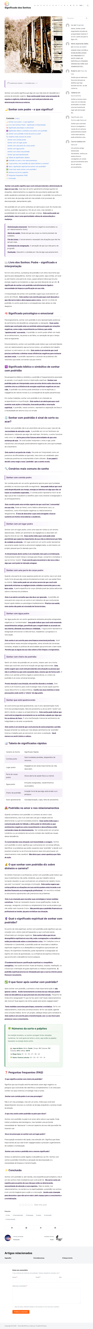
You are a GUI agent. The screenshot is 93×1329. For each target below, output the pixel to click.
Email (38, 1277)
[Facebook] (12, 1228)
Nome (14, 1277)
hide (17, 118)
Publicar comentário (21, 1312)
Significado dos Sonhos (18, 7)
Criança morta (67, 1258)
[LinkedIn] (55, 1228)
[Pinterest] (41, 1228)
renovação (47, 1215)
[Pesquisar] (87, 5)
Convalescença (38, 1258)
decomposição (18, 1215)
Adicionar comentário (19, 1286)
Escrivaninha (76, 96)
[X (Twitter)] (26, 1228)
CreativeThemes (41, 1326)
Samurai (83, 120)
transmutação (10, 1219)
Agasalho (8, 1258)
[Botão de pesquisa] (86, 18)
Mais (81, 5)
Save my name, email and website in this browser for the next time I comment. (37, 1306)
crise (8, 1215)
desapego (29, 1215)
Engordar (80, 25)
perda (38, 1215)
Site (60, 1277)
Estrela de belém (80, 47)
